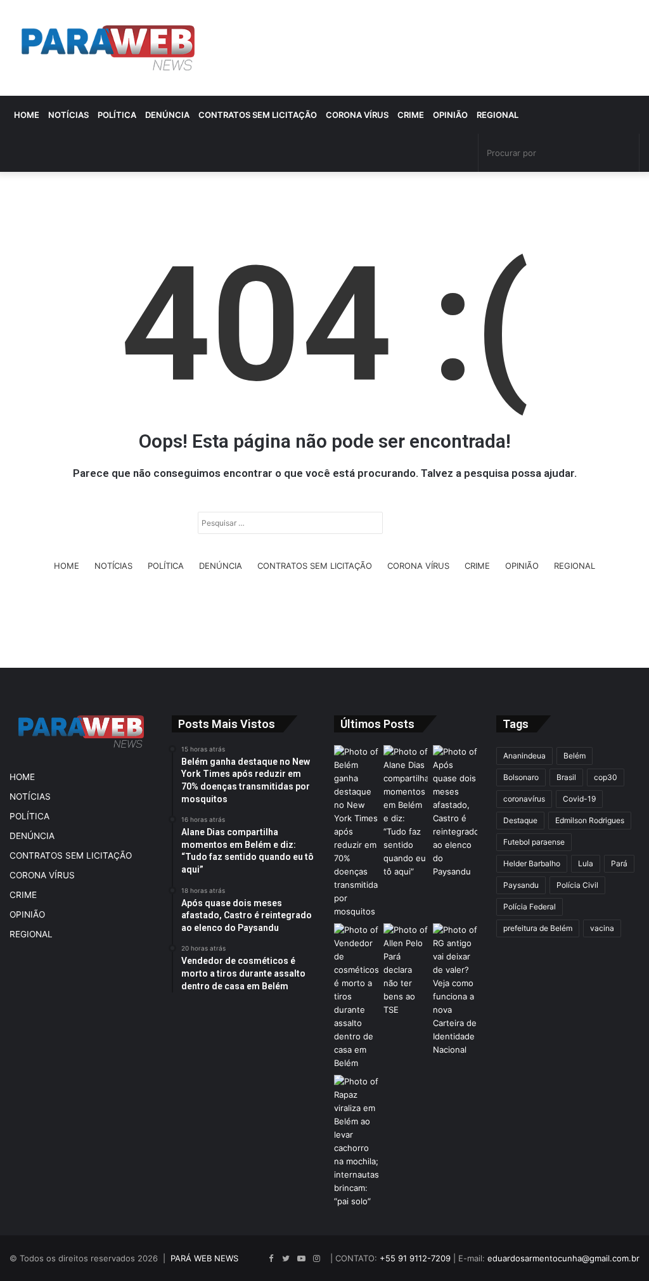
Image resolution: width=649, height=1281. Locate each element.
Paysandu (521, 885)
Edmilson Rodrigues (589, 820)
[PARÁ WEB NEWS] (108, 47)
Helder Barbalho (531, 863)
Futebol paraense (534, 842)
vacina (602, 928)
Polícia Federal (529, 906)
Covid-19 (579, 798)
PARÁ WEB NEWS (204, 1258)
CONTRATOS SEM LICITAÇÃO (257, 115)
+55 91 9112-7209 (415, 1258)
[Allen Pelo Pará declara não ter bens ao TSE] (405, 970)
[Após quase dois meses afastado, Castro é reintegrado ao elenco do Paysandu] (455, 811)
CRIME (410, 115)
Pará (619, 863)
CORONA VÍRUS (357, 115)
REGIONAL (497, 115)
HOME (26, 115)
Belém (574, 755)
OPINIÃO (450, 115)
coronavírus (524, 798)
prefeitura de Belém (537, 928)
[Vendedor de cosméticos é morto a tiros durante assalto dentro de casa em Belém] (356, 996)
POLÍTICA (117, 115)
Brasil (566, 777)
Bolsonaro (521, 777)
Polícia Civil (577, 885)
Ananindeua (524, 755)
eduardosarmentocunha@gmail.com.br (563, 1258)
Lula (585, 863)
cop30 (605, 777)
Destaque (520, 820)
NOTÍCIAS (68, 115)
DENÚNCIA (167, 115)
